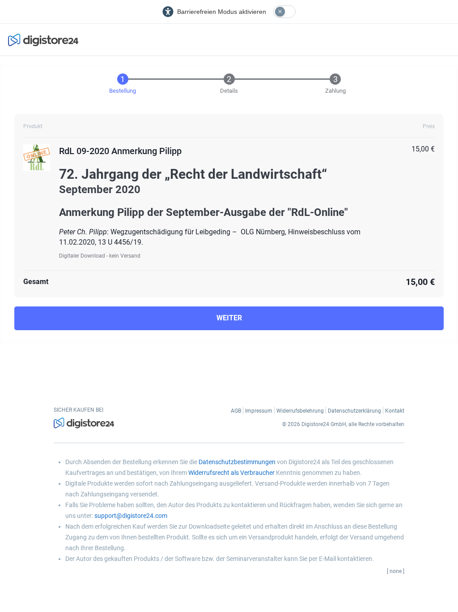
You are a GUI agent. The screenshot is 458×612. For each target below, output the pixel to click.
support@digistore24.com (130, 515)
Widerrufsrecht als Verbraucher (231, 472)
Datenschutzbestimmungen (237, 461)
